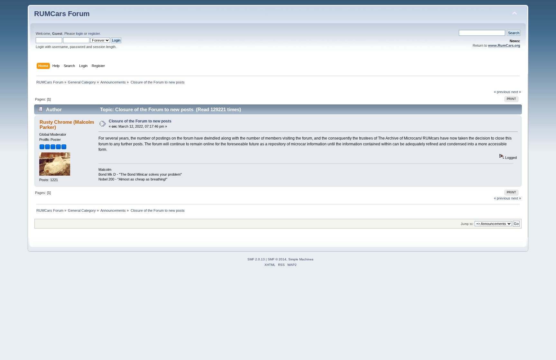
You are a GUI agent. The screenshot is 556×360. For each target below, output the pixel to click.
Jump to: (467, 224)
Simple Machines (300, 259)
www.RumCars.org (504, 45)
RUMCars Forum (62, 14)
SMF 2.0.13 (256, 259)
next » (516, 92)
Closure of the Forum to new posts (140, 121)
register (94, 33)
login (79, 33)
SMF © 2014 (277, 259)
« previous (502, 92)
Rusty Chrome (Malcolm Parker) (67, 124)
